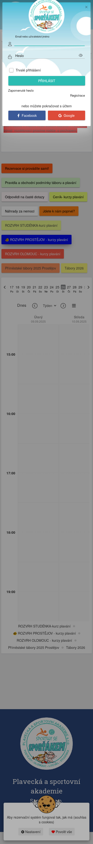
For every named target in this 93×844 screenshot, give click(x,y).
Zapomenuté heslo (21, 90)
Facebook (29, 115)
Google (69, 115)
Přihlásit (46, 80)
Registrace (77, 95)
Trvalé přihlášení (28, 70)
